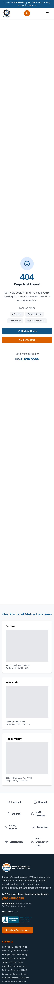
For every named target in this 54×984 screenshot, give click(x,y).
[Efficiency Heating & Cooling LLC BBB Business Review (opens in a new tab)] (17, 919)
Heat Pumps (15, 320)
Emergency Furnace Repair (14, 974)
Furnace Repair (35, 314)
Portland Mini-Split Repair (14, 958)
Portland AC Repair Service (14, 947)
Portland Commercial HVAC (14, 970)
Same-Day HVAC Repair (13, 962)
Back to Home (29, 331)
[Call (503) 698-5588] (27, 13)
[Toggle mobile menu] (47, 13)
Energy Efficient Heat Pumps (15, 954)
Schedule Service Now (17, 930)
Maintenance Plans (36, 320)
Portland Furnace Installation (15, 977)
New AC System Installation (15, 950)
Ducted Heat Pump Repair (14, 966)
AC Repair (16, 314)
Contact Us (29, 339)
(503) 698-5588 (27, 358)
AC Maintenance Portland (14, 981)
